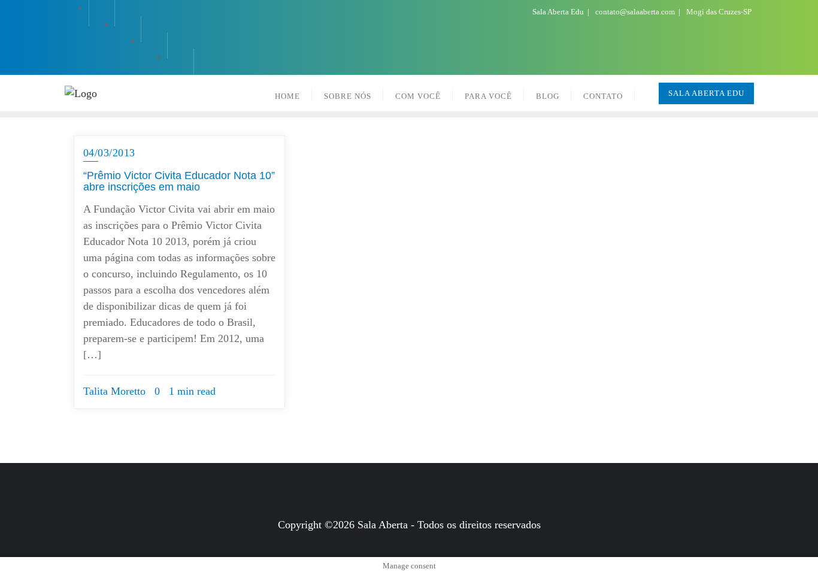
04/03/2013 (109, 153)
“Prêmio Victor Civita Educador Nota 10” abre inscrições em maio (179, 181)
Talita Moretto (114, 391)
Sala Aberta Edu (559, 11)
